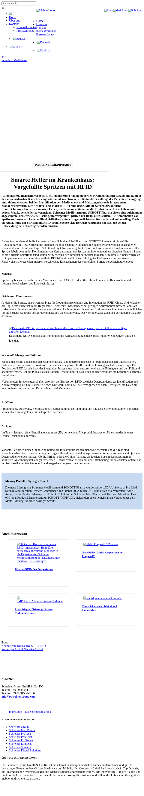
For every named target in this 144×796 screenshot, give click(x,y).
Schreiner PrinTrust (20, 737)
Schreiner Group (19, 726)
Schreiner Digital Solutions (25, 750)
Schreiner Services (20, 747)
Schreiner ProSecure (21, 740)
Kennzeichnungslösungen (17, 645)
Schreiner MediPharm (14, 60)
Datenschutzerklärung (38, 711)
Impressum (15, 711)
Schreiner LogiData (20, 743)
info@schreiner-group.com (18, 696)
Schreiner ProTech (20, 733)
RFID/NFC (40, 645)
